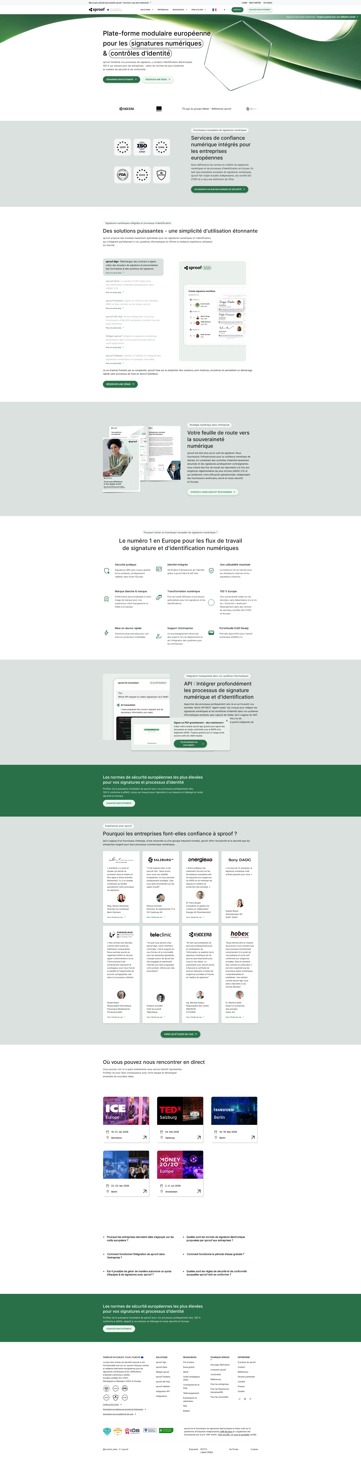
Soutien (241, 1391)
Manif (185, 1372)
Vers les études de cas (178, 1034)
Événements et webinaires (190, 1399)
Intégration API (163, 1391)
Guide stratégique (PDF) (191, 1378)
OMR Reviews (226, 1431)
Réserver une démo (156, 79)
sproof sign (161, 1362)
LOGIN (244, 3)
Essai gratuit (188, 1367)
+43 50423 (267, 3)
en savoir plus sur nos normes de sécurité (218, 189)
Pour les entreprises (220, 1384)
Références (163, 10)
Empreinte (193, 1449)
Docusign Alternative (220, 1364)
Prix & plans (188, 1362)
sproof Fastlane (163, 1376)
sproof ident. (162, 1367)
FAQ (185, 1406)
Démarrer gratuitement (119, 79)
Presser (241, 1386)
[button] (219, 10)
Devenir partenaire (246, 1376)
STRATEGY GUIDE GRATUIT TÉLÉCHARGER (211, 492)
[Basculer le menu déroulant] (152, 10)
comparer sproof (218, 1369)
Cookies (254, 1449)
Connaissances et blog (191, 1386)
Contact (237, 10)
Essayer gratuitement (260, 10)
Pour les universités (219, 1397)
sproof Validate (163, 1386)
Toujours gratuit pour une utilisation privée (336, 17)
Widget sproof (162, 1372)
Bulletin (186, 1411)
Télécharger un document (188, 743)
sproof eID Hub (163, 1381)
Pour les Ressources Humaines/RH (220, 1390)
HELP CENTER (255, 3)
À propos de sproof (247, 1362)
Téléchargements (191, 1393)
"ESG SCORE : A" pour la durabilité (233, 1434)
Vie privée (233, 1449)
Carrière (241, 1381)
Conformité (216, 1374)
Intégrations (161, 1396)
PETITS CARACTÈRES (206, 1451)
